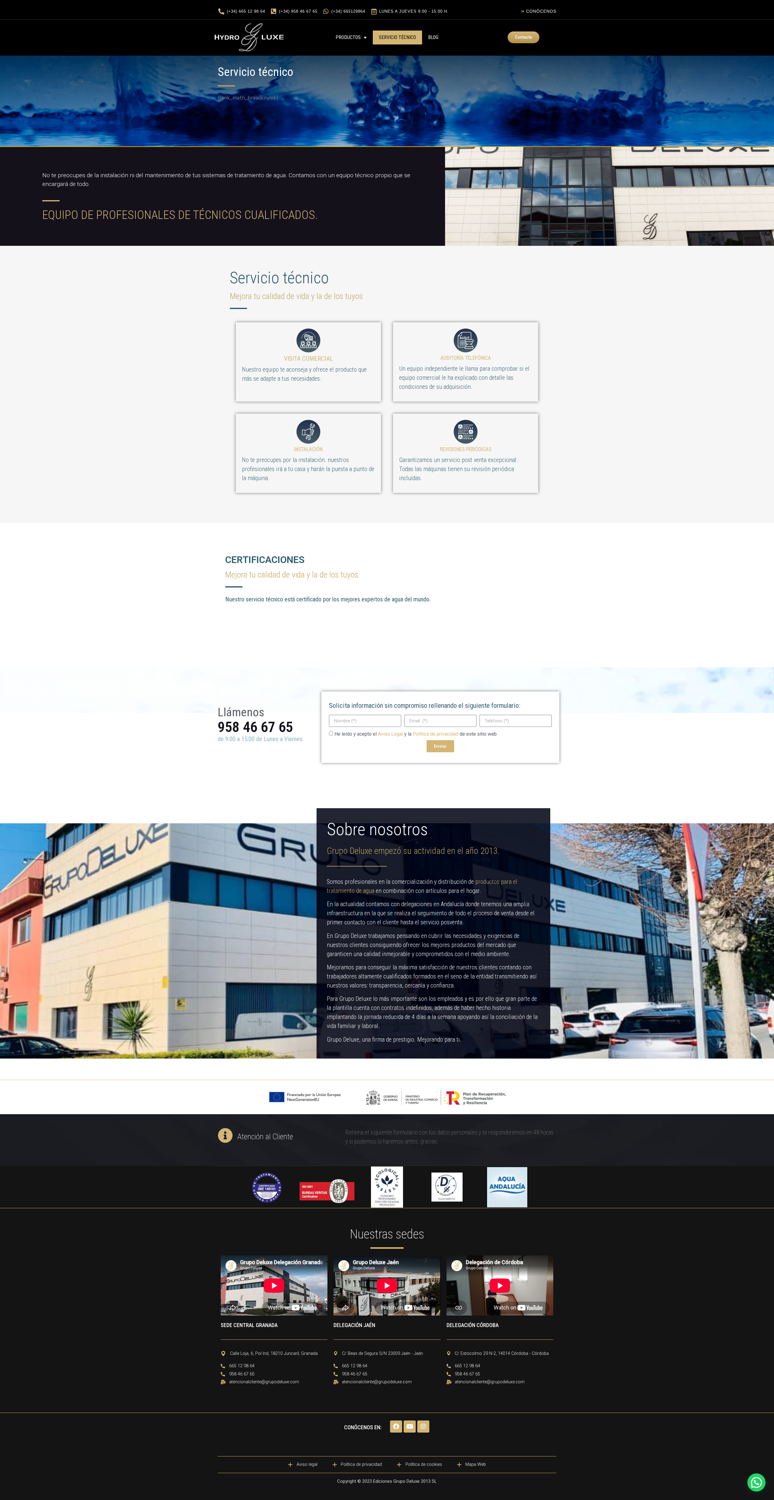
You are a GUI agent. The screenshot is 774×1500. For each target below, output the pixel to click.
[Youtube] (410, 1426)
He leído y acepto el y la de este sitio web (415, 734)
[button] (756, 1482)
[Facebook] (396, 1426)
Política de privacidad (435, 734)
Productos (348, 37)
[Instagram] (423, 1426)
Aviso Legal (391, 734)
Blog (433, 37)
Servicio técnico (397, 37)
